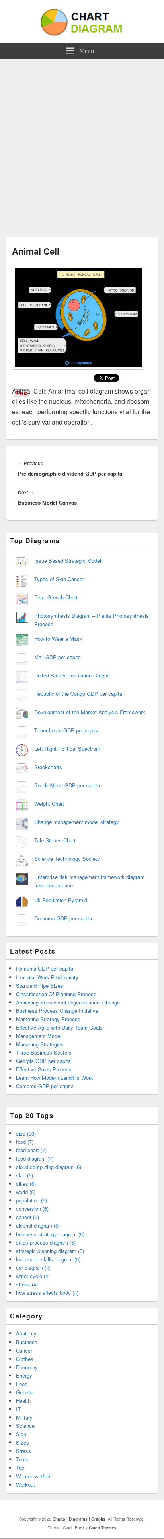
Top (20, 1467)
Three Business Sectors (44, 1052)
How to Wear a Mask (58, 638)
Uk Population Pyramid (60, 900)
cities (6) (26, 1183)
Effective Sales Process (44, 1069)
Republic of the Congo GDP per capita (78, 693)
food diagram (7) (34, 1158)
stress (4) (27, 1284)
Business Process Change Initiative (57, 1010)
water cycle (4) (33, 1276)
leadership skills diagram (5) (48, 1259)
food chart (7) (31, 1150)
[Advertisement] (82, 145)
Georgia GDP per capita (43, 1061)
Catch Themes (103, 1528)
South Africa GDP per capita (67, 785)
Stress (23, 1451)
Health (23, 1400)
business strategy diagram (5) (50, 1234)
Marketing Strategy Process (48, 1019)
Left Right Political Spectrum (67, 748)
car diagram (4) (33, 1267)
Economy (27, 1367)
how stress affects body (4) (47, 1292)
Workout (25, 1484)
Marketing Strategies (40, 1044)
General (25, 1392)
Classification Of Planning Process (56, 994)
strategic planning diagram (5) (50, 1251)
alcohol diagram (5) (38, 1225)
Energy (24, 1375)
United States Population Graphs (72, 675)
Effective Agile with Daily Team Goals (59, 1027)
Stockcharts (48, 767)
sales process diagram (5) (46, 1242)
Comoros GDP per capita (63, 918)
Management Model (38, 1036)
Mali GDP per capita (57, 657)
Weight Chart (49, 803)
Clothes (24, 1359)
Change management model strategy (76, 822)
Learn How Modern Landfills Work (54, 1077)
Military (24, 1417)
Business (26, 1342)
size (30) (26, 1133)
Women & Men (33, 1476)
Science (25, 1425)
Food (21, 1384)
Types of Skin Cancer (59, 579)
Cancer (24, 1350)
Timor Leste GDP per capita (66, 730)
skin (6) (24, 1175)
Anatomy (26, 1333)
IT (18, 1409)
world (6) (25, 1192)
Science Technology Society (67, 858)
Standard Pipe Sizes (39, 985)
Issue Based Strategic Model (67, 560)
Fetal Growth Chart (56, 597)
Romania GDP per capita (44, 968)
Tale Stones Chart (55, 840)
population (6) (31, 1200)
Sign (21, 1434)
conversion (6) (32, 1208)
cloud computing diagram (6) (48, 1167)
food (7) (24, 1141)
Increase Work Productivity (47, 977)
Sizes (22, 1442)
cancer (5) (27, 1217)
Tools (22, 1459)
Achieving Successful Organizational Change (68, 1002)
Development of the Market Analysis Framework (89, 712)
